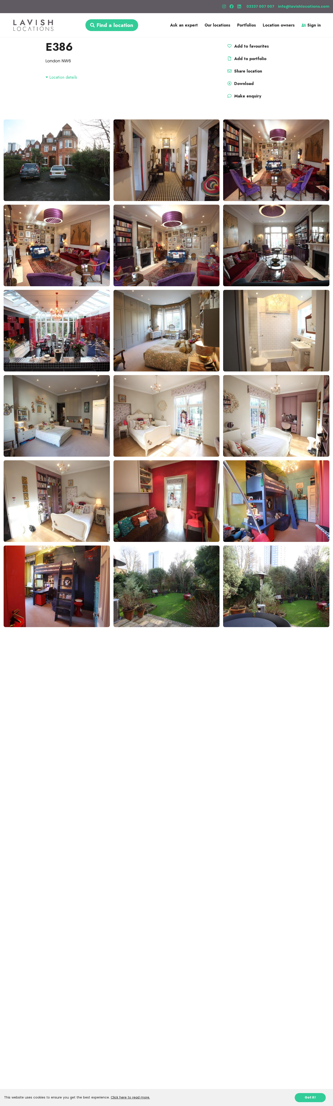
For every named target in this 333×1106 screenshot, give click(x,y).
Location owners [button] (279, 25)
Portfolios (246, 25)
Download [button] (244, 84)
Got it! (310, 1097)
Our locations (217, 25)
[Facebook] (231, 6)
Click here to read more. (130, 1097)
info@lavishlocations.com (303, 6)
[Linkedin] (239, 6)
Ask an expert (184, 25)
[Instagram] (224, 6)
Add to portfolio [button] (249, 59)
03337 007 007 (260, 6)
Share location (247, 71)
